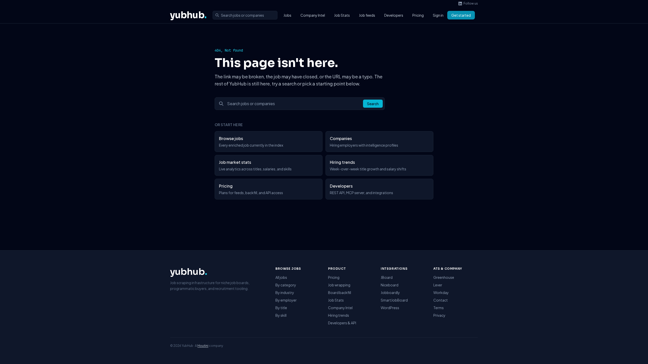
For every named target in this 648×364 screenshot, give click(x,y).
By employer (286, 300)
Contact (440, 300)
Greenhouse (443, 277)
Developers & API (342, 323)
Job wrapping (339, 285)
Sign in (438, 15)
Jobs (287, 15)
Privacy (439, 315)
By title (281, 307)
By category (285, 285)
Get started (461, 15)
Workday (441, 292)
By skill (281, 315)
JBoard (387, 277)
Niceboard (389, 285)
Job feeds (367, 15)
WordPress (390, 307)
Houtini (202, 346)
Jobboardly (390, 292)
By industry (284, 292)
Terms (438, 307)
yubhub (188, 15)
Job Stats (342, 15)
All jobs (281, 277)
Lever (437, 285)
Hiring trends (338, 315)
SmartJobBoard (394, 300)
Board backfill (339, 292)
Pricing (418, 15)
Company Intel (312, 15)
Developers (393, 15)
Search (373, 103)
